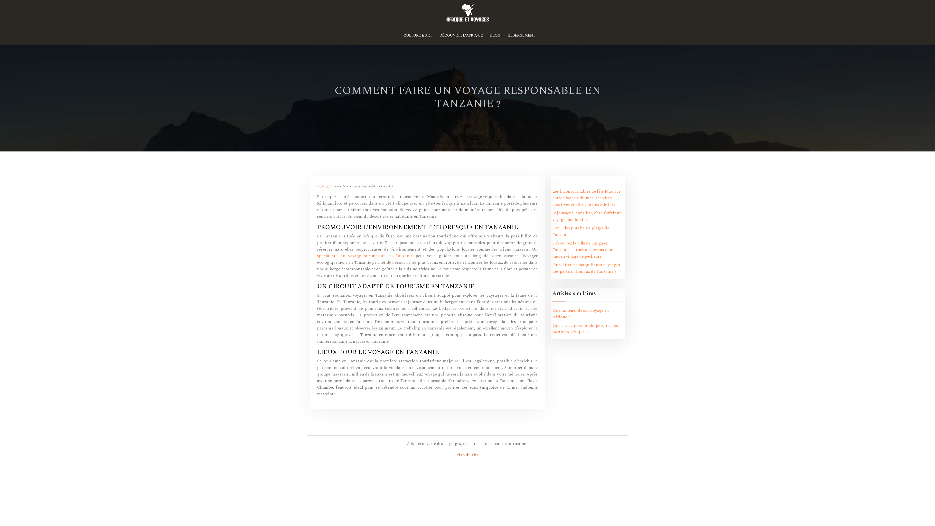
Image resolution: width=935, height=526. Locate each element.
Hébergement (521, 35)
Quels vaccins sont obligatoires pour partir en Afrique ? (586, 328)
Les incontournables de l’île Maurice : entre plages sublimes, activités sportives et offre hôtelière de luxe (587, 198)
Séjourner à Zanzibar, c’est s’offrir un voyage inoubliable (587, 216)
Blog (495, 35)
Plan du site (468, 455)
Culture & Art (417, 35)
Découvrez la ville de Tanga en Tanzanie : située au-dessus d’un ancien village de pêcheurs (582, 250)
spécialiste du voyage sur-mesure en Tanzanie (365, 256)
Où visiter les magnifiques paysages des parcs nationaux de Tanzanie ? (586, 268)
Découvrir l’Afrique (461, 35)
